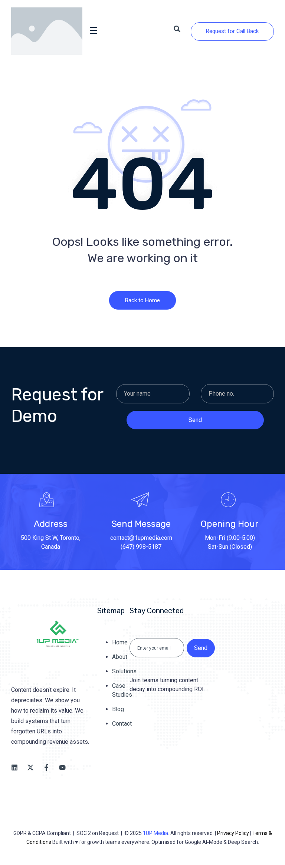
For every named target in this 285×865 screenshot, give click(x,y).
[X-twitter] (30, 767)
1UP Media (155, 833)
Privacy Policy (233, 833)
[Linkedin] (14, 767)
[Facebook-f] (46, 767)
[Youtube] (62, 767)
